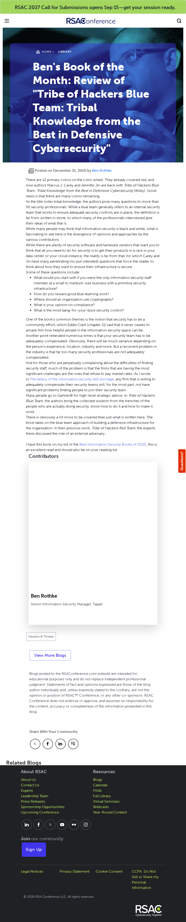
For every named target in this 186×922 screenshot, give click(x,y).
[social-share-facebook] (48, 744)
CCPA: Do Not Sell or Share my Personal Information (145, 879)
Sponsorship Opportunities (42, 807)
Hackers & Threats (41, 636)
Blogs (97, 779)
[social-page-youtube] (62, 824)
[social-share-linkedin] (60, 744)
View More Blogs (50, 655)
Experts (27, 790)
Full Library (102, 796)
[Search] (179, 21)
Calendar (100, 785)
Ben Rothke (102, 170)
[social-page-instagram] (86, 824)
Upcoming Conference (40, 812)
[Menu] (7, 21)
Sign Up (34, 849)
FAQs (97, 790)
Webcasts (101, 807)
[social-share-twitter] (35, 744)
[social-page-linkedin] (27, 824)
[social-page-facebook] (38, 824)
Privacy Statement (74, 871)
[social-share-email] (73, 744)
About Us (28, 779)
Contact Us (30, 785)
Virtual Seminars (106, 801)
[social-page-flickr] (74, 824)
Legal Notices (32, 871)
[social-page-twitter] (50, 824)
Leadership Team (34, 796)
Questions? (182, 461)
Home (46, 51)
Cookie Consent (109, 871)
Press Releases (33, 801)
